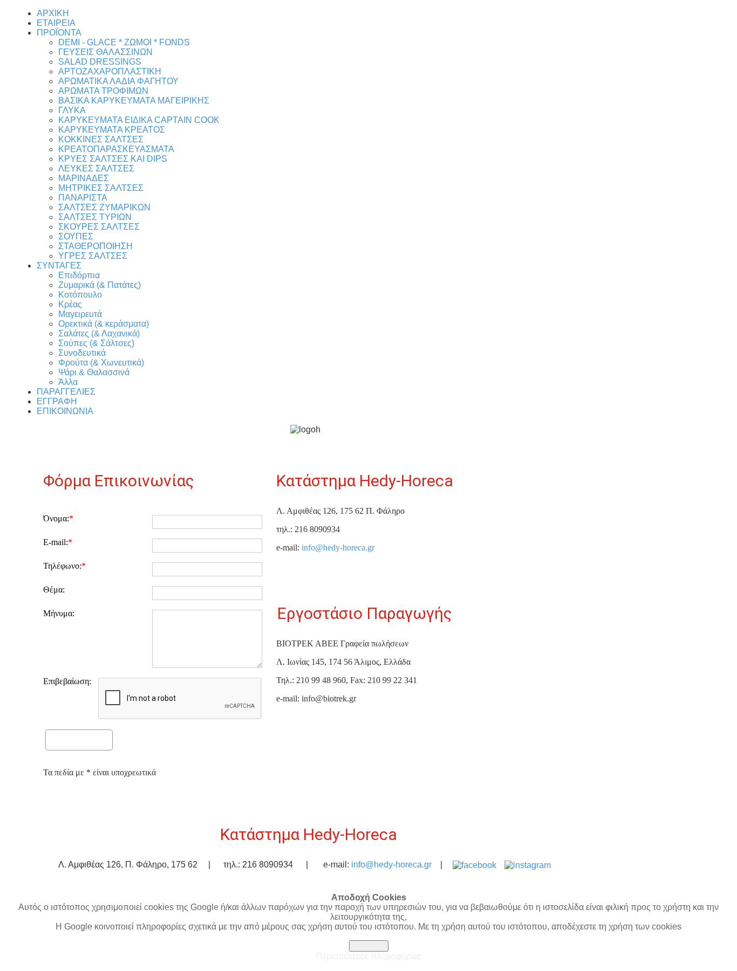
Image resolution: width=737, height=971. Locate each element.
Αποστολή (79, 739)
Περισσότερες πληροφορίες (368, 956)
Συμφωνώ (368, 946)
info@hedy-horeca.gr (338, 547)
